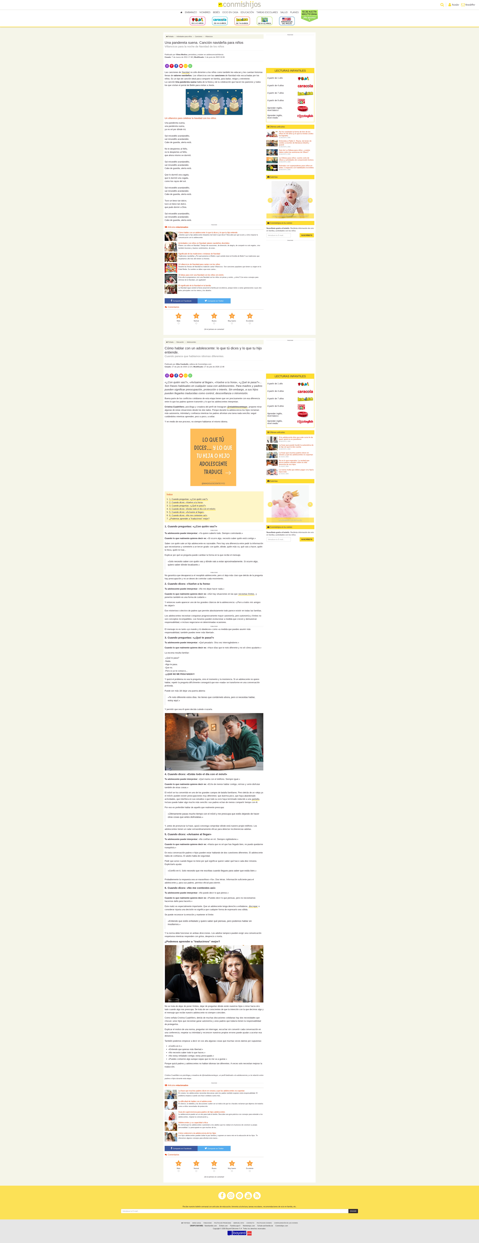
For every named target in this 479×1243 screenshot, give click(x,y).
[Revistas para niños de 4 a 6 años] (220, 21)
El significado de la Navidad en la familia (194, 285)
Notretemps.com (249, 1226)
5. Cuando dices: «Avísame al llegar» (186, 512)
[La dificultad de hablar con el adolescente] (171, 1105)
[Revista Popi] (305, 79)
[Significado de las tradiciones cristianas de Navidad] (171, 257)
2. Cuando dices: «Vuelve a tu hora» (186, 502)
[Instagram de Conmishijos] (167, 66)
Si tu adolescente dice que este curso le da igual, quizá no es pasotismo (296, 438)
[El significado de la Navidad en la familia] (171, 289)
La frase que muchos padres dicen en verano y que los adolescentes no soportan (211, 1091)
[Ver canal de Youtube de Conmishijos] (181, 66)
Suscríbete (306, 235)
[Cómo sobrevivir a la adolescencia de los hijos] (171, 1137)
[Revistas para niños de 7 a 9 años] (242, 21)
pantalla (255, 799)
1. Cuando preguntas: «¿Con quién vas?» (188, 499)
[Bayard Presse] (237, 1233)
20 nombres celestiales (290, 520)
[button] (270, 200)
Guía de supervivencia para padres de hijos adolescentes (201, 1112)
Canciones (198, 36)
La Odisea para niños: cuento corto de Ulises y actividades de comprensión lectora (296, 159)
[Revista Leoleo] (305, 94)
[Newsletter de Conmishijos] (185, 66)
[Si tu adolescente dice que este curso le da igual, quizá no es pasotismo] (272, 439)
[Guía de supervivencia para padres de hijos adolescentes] (171, 1115)
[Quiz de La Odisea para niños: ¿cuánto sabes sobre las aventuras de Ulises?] (272, 152)
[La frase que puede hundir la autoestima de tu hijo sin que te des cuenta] (272, 447)
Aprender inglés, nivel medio (275, 116)
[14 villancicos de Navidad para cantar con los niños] (171, 268)
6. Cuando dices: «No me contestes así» (188, 515)
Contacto (250, 1223)
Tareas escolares (267, 12)
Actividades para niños (184, 36)
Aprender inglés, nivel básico (275, 109)
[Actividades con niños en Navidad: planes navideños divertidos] (171, 247)
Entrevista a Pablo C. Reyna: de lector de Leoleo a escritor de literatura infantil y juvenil (295, 143)
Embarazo (191, 12)
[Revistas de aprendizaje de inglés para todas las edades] (287, 21)
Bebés (216, 12)
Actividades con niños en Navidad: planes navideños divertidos (204, 243)
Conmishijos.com (281, 1226)
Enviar (353, 1211)
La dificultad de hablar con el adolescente (195, 1101)
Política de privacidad (222, 1223)
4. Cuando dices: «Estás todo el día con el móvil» (192, 509)
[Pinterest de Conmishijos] (171, 66)
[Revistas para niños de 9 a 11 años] (264, 21)
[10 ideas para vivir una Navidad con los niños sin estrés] (171, 278)
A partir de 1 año (275, 78)
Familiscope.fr (235, 1226)
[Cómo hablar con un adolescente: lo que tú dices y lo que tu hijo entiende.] (171, 236)
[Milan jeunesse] (249, 1233)
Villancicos (209, 36)
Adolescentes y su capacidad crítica (193, 1122)
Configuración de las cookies (286, 1223)
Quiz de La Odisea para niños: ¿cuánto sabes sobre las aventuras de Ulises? (294, 151)
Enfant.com (223, 1226)
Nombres (204, 12)
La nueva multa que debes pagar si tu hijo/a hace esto (296, 471)
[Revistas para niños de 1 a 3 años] (197, 21)
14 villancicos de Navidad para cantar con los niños (199, 264)
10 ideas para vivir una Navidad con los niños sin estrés (201, 275)
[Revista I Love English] (305, 116)
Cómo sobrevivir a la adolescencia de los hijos (197, 1133)
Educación (247, 12)
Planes (294, 12)
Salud (284, 12)
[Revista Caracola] (305, 86)
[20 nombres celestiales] (290, 504)
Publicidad (208, 1223)
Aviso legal (196, 1223)
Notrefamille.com (211, 1226)
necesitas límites (246, 594)
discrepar (253, 906)
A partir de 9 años (275, 100)
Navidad (185, 72)
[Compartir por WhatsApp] (190, 66)
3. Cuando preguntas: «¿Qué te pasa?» (187, 505)
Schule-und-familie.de (265, 1226)
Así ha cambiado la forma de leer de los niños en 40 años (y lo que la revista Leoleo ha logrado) (296, 134)
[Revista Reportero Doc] (305, 101)
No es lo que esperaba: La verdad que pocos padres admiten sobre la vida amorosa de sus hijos (294, 462)
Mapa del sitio (239, 1223)
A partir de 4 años (275, 85)
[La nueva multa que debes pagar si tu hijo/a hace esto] (272, 472)
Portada (171, 36)
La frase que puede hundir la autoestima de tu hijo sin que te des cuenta (296, 446)
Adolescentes (191, 342)
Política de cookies (264, 1223)
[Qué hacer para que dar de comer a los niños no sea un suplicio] (290, 199)
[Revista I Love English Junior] (305, 109)
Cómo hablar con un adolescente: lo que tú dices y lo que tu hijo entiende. (208, 232)
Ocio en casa (230, 12)
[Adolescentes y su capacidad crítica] (171, 1126)
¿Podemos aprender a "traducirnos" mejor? (189, 518)
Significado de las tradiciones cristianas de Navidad (199, 254)
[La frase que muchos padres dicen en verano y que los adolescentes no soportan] (171, 1094)
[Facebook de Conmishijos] (176, 66)
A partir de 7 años (275, 93)
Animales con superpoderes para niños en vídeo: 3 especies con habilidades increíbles (296, 166)
